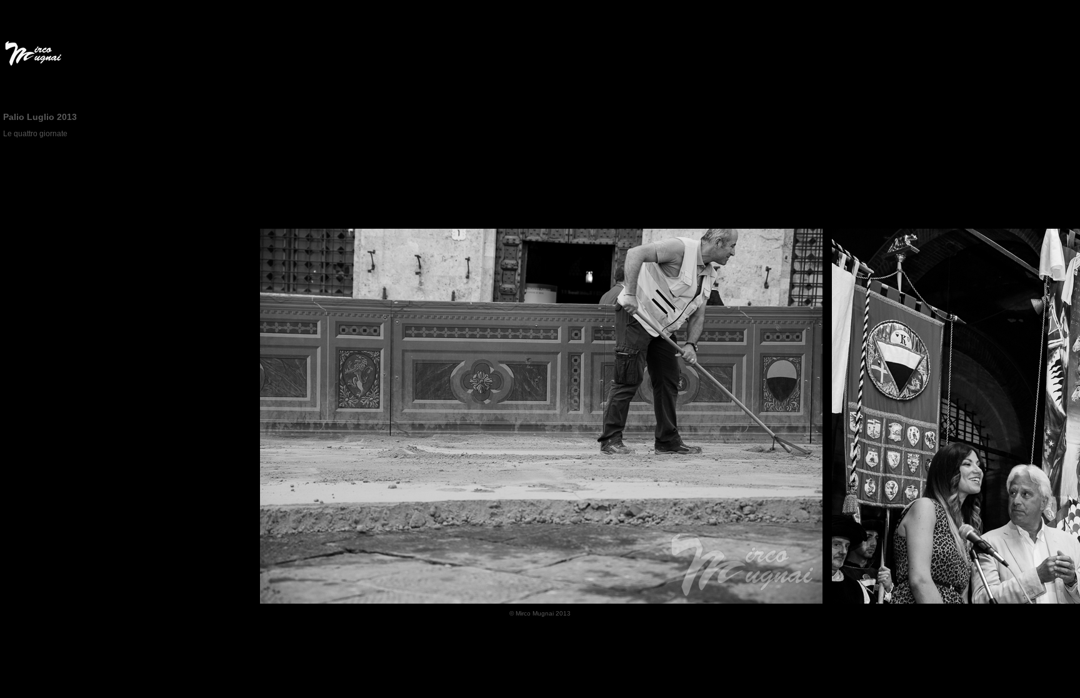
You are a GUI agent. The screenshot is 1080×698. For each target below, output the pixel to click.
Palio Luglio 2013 (40, 117)
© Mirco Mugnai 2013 (540, 613)
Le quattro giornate (35, 133)
